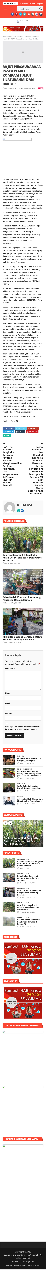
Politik (29, 769)
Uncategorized (13, 36)
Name (8, 693)
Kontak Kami (34, 1265)
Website (8, 713)
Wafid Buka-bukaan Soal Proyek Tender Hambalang (29, 787)
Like (41, 88)
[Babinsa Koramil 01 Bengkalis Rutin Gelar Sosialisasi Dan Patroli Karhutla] (23, 540)
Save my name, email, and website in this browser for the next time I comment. (22, 727)
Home (5, 36)
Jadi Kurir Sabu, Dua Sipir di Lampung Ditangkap (29, 759)
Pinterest (33, 432)
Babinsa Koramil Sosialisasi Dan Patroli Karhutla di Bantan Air (29, 921)
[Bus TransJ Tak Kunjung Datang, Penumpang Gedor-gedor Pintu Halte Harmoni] (9, 773)
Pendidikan (21, 769)
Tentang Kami (27, 1261)
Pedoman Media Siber (16, 1265)
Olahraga (21, 783)
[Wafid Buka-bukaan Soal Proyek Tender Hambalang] (9, 787)
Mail (8, 435)
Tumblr (20, 432)
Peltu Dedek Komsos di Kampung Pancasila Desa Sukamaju (22, 598)
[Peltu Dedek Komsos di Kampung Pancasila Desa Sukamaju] (23, 582)
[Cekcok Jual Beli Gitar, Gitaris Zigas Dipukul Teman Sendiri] (9, 800)
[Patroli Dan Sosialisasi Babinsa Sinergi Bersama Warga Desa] (9, 907)
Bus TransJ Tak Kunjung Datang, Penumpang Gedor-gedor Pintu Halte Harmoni (29, 773)
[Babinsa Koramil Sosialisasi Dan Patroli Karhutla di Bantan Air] (9, 921)
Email (8, 703)
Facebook (9, 428)
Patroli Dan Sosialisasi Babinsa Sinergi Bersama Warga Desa (28, 907)
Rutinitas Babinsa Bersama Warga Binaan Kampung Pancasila (22, 638)
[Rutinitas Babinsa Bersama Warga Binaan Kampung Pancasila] (23, 621)
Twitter (22, 428)
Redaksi (7, 88)
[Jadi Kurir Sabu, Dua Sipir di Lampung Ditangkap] (9, 760)
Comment (10, 668)
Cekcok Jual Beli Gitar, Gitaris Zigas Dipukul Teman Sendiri (30, 800)
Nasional (20, 756)
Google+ (34, 428)
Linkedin (9, 432)
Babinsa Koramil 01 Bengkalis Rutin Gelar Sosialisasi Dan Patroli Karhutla (22, 557)
